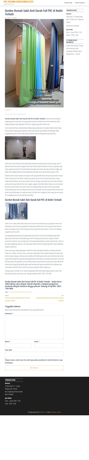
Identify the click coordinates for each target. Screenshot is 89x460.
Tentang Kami (68, 3)
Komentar (9, 313)
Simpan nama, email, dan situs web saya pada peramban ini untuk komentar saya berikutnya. (34, 361)
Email (36, 341)
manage (15, 18)
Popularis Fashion (56, 412)
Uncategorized (8, 110)
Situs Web (8, 350)
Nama (7, 341)
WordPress (42, 412)
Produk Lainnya (79, 3)
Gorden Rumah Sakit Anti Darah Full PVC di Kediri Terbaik (20, 292)
